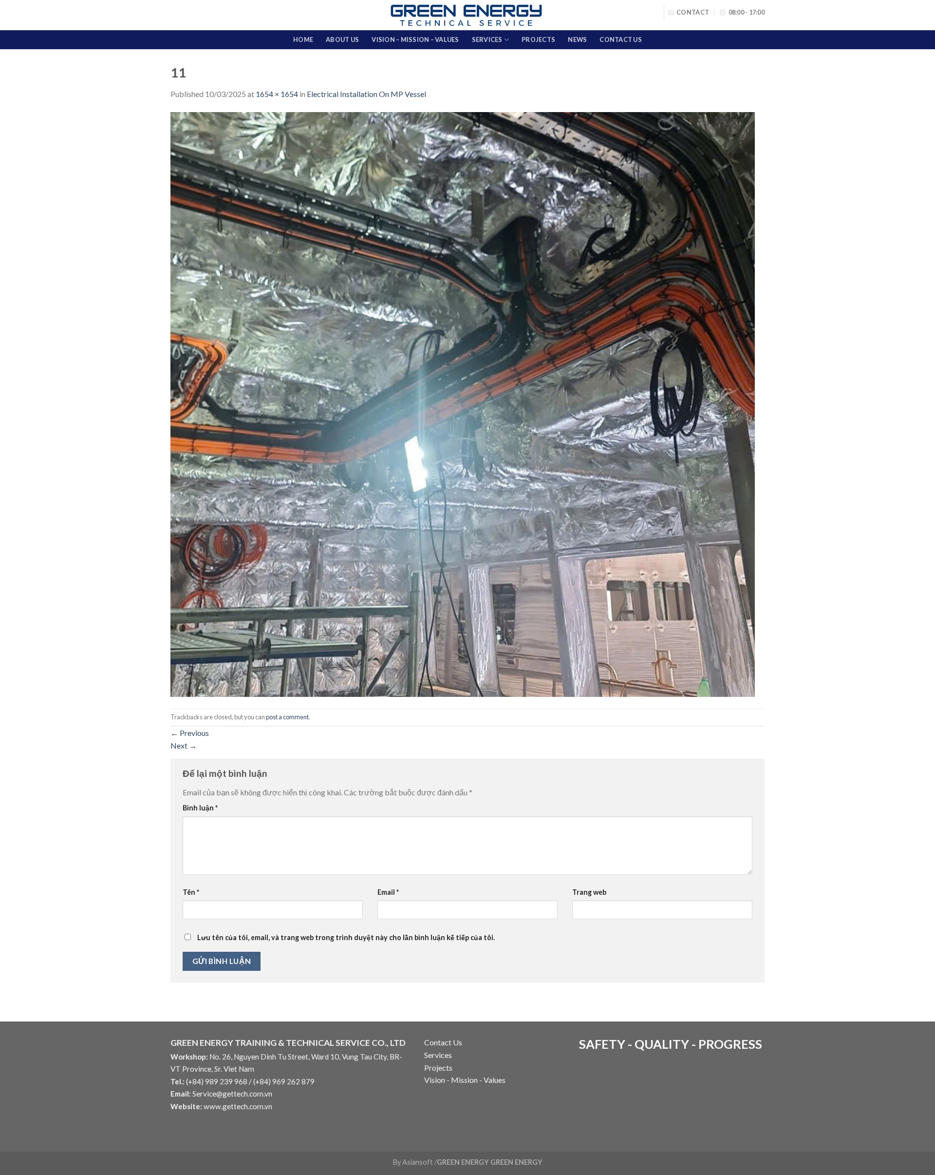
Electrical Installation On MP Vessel (366, 93)
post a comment (287, 717)
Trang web (589, 892)
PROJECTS (538, 39)
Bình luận (200, 808)
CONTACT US (620, 39)
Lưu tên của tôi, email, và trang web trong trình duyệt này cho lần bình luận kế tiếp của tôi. (346, 937)
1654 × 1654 (277, 93)
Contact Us (443, 1042)
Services (438, 1054)
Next (183, 745)
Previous (189, 732)
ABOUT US (342, 39)
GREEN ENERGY (516, 1162)
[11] (462, 403)
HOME (303, 39)
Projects (438, 1067)
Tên (191, 892)
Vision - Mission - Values (464, 1079)
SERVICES (487, 39)
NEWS (577, 39)
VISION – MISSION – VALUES (415, 39)
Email (388, 892)
